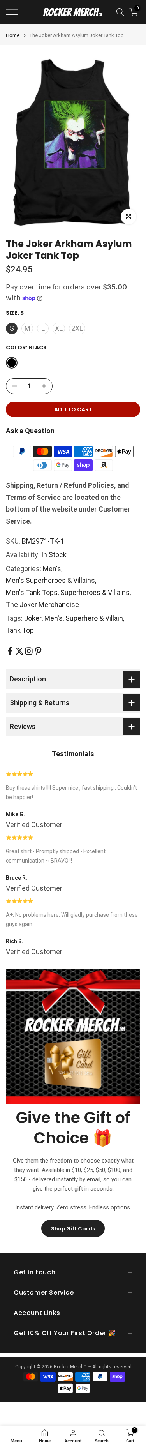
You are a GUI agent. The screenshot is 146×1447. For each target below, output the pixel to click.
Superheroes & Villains (95, 592)
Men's (52, 569)
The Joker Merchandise (42, 604)
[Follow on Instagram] (29, 651)
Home (12, 35)
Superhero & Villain (94, 618)
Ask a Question (30, 431)
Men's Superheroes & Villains (50, 580)
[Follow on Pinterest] (38, 651)
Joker (33, 618)
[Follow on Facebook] (10, 651)
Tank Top (20, 630)
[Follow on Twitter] (19, 651)
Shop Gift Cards (73, 1228)
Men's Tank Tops (32, 592)
